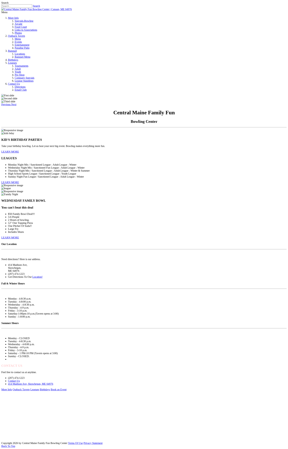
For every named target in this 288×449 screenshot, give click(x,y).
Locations (20, 53)
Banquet (12, 50)
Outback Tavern (16, 35)
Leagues (12, 62)
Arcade (18, 23)
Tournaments (21, 65)
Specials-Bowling (24, 20)
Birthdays (13, 59)
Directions (20, 86)
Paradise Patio (22, 47)
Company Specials (24, 77)
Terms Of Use (75, 443)
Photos (18, 32)
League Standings (24, 80)
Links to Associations (26, 29)
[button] (6, 104)
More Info (13, 17)
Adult (18, 68)
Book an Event (58, 389)
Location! (37, 276)
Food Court (21, 26)
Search (36, 5)
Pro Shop (19, 74)
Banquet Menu (22, 56)
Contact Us (14, 83)
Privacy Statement (93, 443)
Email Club (21, 89)
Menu (18, 38)
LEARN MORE (10, 151)
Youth (18, 71)
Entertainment (22, 44)
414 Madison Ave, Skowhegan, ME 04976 (30, 383)
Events (18, 41)
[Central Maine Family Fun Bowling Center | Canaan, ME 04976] (36, 9)
